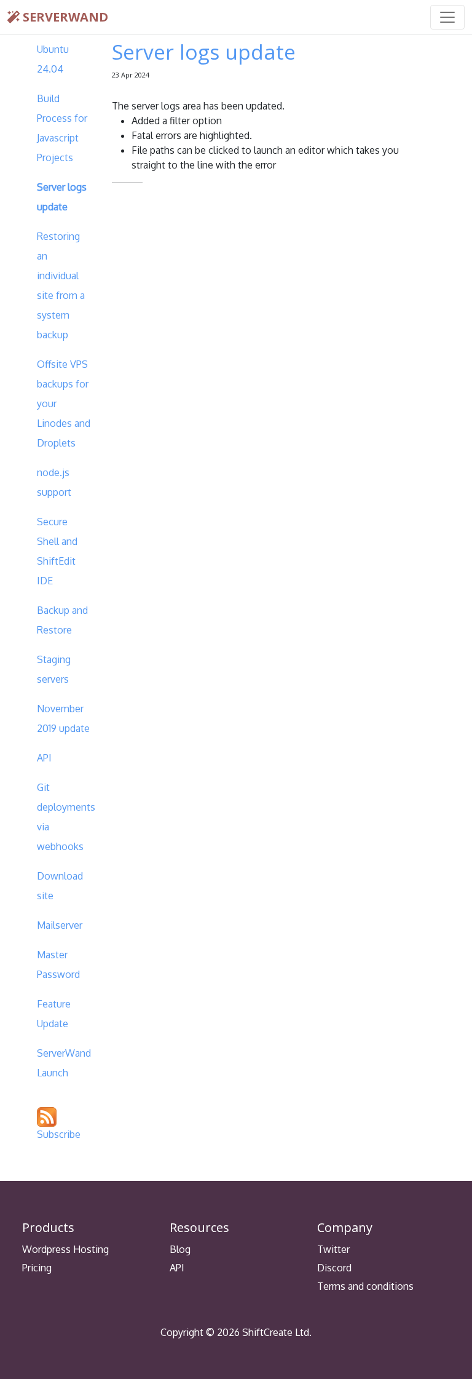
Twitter (333, 1249)
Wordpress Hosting (65, 1249)
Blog (180, 1249)
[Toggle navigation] (447, 17)
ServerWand (64, 17)
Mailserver (59, 925)
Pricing (37, 1268)
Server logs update (204, 52)
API (44, 758)
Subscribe (59, 1134)
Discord (334, 1268)
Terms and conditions (365, 1286)
